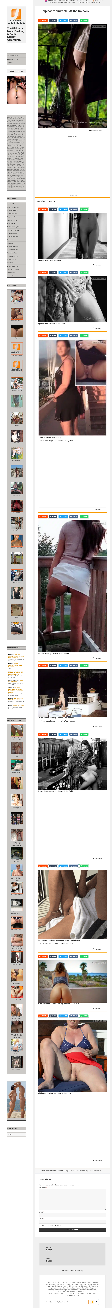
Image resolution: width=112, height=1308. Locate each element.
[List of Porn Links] (17, 366)
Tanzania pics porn (16, 772)
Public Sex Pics (12, 253)
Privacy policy (81, 1293)
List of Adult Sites (12, 56)
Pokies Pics (10, 240)
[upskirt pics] (17, 628)
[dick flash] (17, 436)
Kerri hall (16, 789)
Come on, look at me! (18, 705)
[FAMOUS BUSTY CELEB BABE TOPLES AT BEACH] (17, 870)
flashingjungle (17, 338)
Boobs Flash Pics (12, 210)
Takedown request (72, 1295)
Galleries (10, 62)
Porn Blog (10, 243)
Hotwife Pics (11, 223)
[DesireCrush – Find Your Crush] (16, 90)
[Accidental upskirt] (17, 383)
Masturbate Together (85, 1)
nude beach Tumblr (16, 320)
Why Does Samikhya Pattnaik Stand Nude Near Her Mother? (16, 656)
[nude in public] (17, 575)
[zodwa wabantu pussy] (17, 453)
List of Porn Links (16, 373)
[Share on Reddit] (43, 20)
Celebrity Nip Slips (75, 1270)
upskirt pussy (16, 495)
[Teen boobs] (17, 471)
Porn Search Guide (16, 355)
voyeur (16, 600)
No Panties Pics (12, 233)
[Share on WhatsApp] (84, 20)
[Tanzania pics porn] (17, 765)
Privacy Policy (55, 1226)
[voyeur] (17, 593)
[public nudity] (17, 558)
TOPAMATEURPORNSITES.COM (66, 1)
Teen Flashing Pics (13, 269)
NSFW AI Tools (91, 2)
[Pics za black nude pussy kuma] (17, 975)
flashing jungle (17, 408)
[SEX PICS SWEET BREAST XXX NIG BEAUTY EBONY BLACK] (17, 1010)
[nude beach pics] (17, 296)
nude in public (17, 582)
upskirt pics (16, 634)
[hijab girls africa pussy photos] (17, 800)
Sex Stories (10, 263)
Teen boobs (16, 477)
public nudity (16, 565)
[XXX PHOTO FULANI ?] (17, 888)
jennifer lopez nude (16, 547)
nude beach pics (16, 303)
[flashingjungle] (17, 331)
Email (41, 1219)
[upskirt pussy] (17, 488)
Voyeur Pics (10, 276)
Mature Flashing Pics (13, 227)
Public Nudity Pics (12, 250)
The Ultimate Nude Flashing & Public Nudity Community (15, 34)
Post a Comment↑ (96, 130)
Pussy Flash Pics (12, 256)
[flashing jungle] (17, 401)
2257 (66, 1293)
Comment (43, 1188)
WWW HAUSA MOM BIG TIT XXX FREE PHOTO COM (16, 1035)
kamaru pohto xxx (17, 824)
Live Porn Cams (62, 2)
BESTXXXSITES (52, 1)
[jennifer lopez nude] (17, 541)
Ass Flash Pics (11, 204)
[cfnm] (17, 610)
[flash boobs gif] (17, 506)
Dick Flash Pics (12, 214)
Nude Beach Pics (12, 236)
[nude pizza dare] (17, 957)
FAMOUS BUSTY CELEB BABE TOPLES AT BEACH (17, 878)
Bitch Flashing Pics (13, 207)
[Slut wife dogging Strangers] (17, 853)
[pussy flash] (17, 523)
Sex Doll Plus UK (81, 2)
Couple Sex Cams (72, 195)
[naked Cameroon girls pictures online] (17, 905)
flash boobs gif (16, 512)
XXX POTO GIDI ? (16, 1069)
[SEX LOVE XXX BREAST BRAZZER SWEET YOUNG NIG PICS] (17, 940)
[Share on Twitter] (63, 20)
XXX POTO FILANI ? (16, 929)
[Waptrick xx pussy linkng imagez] (17, 730)
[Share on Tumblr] (53, 20)
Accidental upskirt (17, 390)
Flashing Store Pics (13, 220)
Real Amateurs (11, 259)
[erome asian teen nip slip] (17, 748)
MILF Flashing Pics (13, 230)
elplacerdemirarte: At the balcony (52, 1171)
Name (41, 1212)
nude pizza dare (16, 964)
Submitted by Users (13, 59)
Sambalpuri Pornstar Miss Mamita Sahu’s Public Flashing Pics (15, 672)
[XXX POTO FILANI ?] (17, 923)
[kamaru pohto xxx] (17, 818)
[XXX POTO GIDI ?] (17, 1062)
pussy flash (16, 530)
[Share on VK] (74, 20)
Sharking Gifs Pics (12, 266)
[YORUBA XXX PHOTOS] (17, 1045)
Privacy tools (91, 1293)
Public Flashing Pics (13, 246)
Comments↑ (98, 265)
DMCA (72, 1293)
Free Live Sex (71, 2)
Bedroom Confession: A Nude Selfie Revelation (15, 665)
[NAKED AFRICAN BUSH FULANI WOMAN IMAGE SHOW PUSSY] (17, 835)
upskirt (17, 425)
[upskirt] (17, 418)
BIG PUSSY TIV (16, 999)
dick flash (16, 442)
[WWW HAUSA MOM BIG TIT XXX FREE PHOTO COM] (17, 1027)
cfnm (16, 617)
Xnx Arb (98, 2)
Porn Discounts (53, 2)
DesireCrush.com (99, 1)
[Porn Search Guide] (17, 348)
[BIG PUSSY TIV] (17, 992)
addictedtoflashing (82, 1171)
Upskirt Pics (11, 272)
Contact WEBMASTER (55, 1293)
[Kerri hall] (17, 783)
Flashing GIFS (11, 217)
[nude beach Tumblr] (17, 314)
